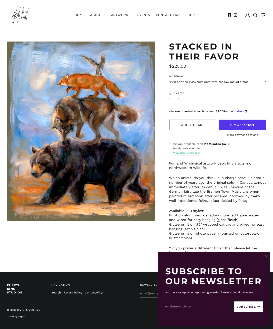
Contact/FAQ (168, 15)
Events (143, 15)
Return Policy (73, 292)
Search (56, 292)
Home (80, 15)
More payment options (242, 134)
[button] (255, 15)
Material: (177, 76)
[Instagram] (235, 15)
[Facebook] (229, 15)
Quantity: (177, 93)
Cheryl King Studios (14, 288)
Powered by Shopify (16, 317)
